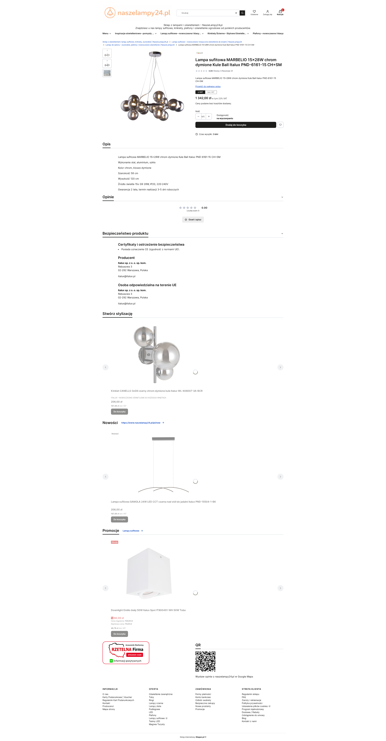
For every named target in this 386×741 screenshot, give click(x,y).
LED (151, 712)
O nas (105, 694)
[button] (242, 13)
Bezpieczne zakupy (205, 703)
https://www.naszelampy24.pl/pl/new (140, 422)
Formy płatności (203, 694)
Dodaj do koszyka (236, 124)
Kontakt (106, 703)
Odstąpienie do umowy (253, 715)
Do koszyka (119, 411)
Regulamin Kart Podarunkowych (118, 700)
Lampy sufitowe (131, 530)
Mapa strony (109, 709)
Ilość (197, 111)
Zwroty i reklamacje (251, 700)
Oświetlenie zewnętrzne (160, 694)
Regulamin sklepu (250, 694)
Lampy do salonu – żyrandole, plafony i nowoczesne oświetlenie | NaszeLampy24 (140, 45)
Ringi (151, 700)
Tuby (151, 697)
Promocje (200, 709)
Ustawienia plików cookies (255, 706)
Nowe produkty (203, 706)
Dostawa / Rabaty (250, 712)
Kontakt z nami (249, 721)
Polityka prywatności (252, 703)
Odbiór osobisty (203, 700)
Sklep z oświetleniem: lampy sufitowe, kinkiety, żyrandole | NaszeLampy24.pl (135, 42)
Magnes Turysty (157, 724)
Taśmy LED (154, 721)
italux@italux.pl (126, 276)
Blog (244, 718)
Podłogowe (154, 709)
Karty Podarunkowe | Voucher (117, 697)
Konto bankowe (203, 697)
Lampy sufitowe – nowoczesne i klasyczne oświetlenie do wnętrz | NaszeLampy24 (207, 42)
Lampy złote (155, 706)
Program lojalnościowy (253, 709)
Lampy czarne (156, 703)
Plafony (152, 715)
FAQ (244, 697)
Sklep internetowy (192, 737)
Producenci (108, 706)
